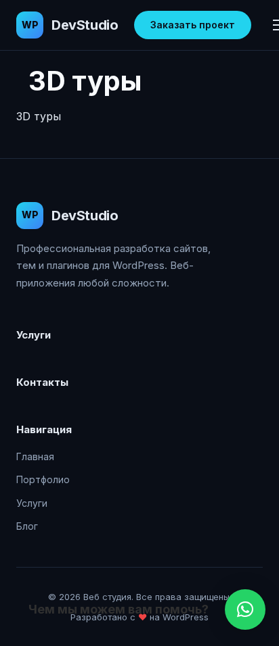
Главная (35, 456)
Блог (27, 526)
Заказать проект (192, 24)
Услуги (31, 503)
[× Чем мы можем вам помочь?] (245, 609)
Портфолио (43, 479)
